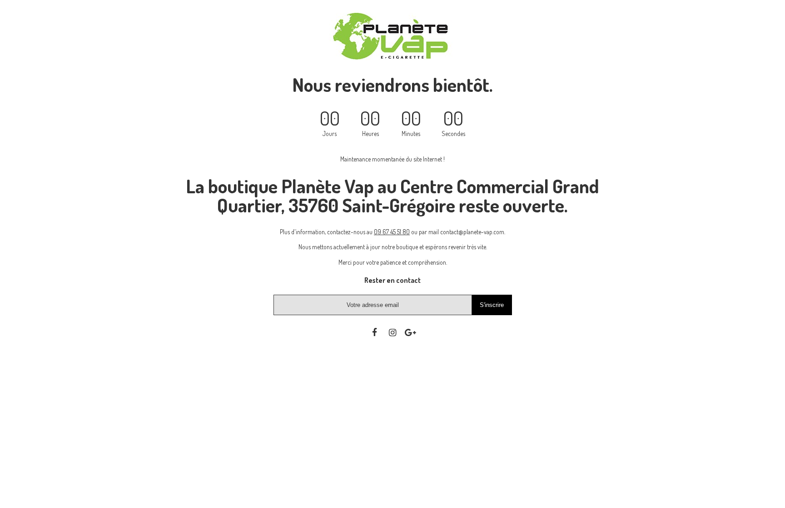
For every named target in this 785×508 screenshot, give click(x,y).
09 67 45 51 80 (392, 232)
